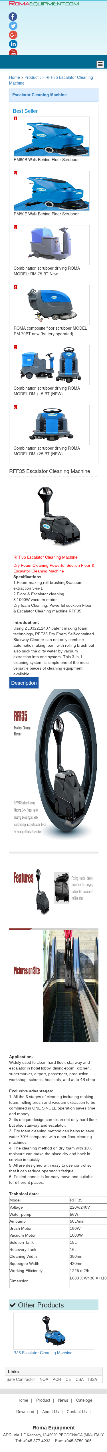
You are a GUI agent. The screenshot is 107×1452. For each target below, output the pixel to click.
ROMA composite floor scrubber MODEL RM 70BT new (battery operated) (50, 331)
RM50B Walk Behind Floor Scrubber (46, 159)
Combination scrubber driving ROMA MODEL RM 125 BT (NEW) (47, 450)
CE (68, 1379)
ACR (57, 1379)
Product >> (33, 77)
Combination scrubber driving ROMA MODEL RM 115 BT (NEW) (47, 390)
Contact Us (77, 1411)
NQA (44, 1379)
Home (15, 77)
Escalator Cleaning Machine (39, 94)
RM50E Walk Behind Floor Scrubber (46, 214)
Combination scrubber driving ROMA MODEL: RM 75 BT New (47, 271)
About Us (50, 1411)
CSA (80, 1379)
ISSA (92, 1379)
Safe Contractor (21, 1379)
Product (43, 1400)
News (63, 1400)
